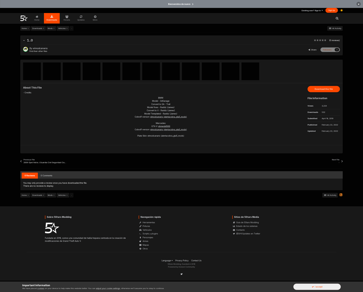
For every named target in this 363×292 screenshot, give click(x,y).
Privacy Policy (182, 260)
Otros (145, 248)
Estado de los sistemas (247, 226)
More (95, 20)
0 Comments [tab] (46, 175)
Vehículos (147, 230)
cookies (40, 288)
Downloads (52, 20)
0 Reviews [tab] (30, 175)
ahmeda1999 (164, 126)
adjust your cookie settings (108, 288)
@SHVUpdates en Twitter (248, 233)
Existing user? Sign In (312, 10)
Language (167, 260)
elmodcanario (40, 48)
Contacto (240, 230)
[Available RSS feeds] (341, 195)
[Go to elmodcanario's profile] (25, 49)
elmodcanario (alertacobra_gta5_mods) (168, 117)
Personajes (147, 237)
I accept (318, 286)
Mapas (145, 245)
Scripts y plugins (150, 233)
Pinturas (146, 226)
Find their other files (38, 51)
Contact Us (196, 260)
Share (313, 50)
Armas (145, 241)
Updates (81, 20)
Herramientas (148, 222)
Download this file (324, 89)
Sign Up (331, 10)
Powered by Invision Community (181, 267)
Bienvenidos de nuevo (179, 4)
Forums (67, 20)
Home (36, 20)
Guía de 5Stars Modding (247, 222)
